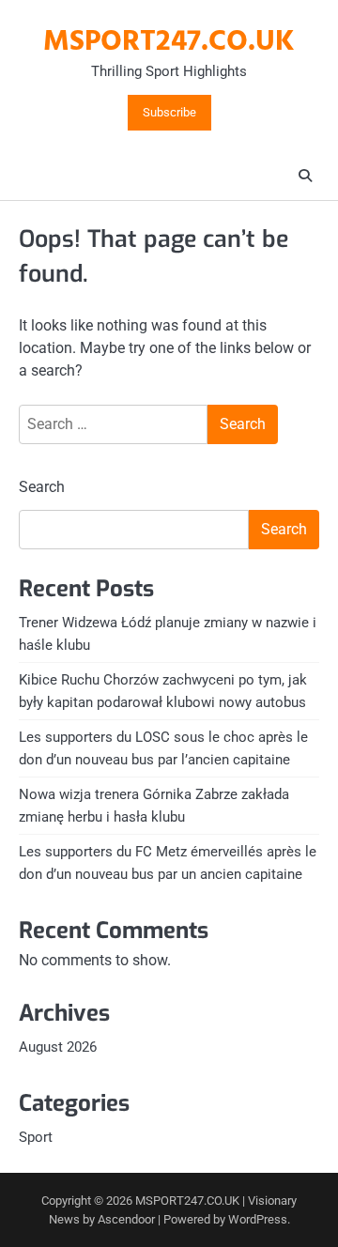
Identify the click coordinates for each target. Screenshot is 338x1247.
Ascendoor (126, 1219)
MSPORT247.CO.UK (169, 42)
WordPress (257, 1219)
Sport (36, 1137)
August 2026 (58, 1047)
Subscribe (169, 112)
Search (42, 487)
